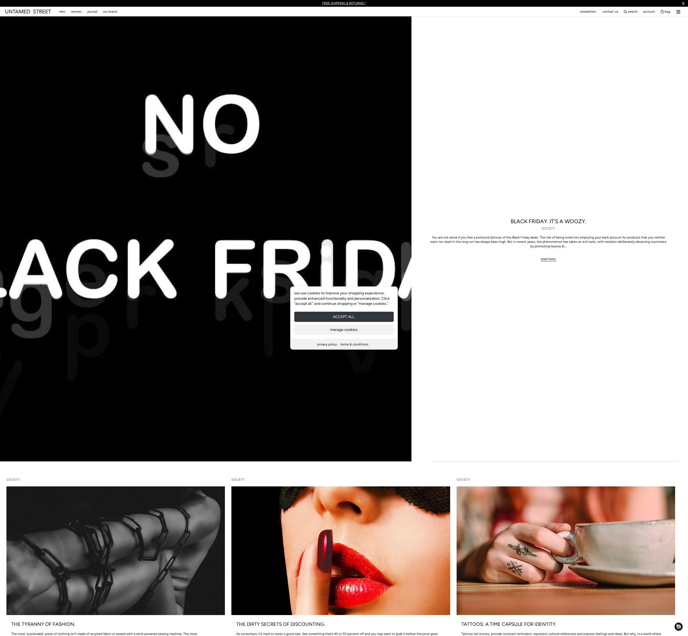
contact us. (611, 11)
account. (649, 11)
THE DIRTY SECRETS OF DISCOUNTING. (280, 624)
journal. (92, 11)
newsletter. (588, 11)
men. (62, 11)
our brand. (110, 11)
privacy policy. (327, 344)
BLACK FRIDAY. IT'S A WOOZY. (548, 221)
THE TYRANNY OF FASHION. (43, 624)
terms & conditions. (354, 344)
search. (633, 11)
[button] (679, 627)
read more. (548, 259)
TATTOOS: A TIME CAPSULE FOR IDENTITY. (509, 624)
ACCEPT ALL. (344, 316)
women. (77, 11)
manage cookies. (344, 329)
